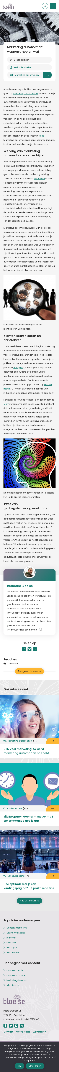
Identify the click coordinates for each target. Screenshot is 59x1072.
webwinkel (39, 178)
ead (6, 404)
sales (41, 135)
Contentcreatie (15, 970)
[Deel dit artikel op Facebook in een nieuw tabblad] (24, 649)
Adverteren (39, 1031)
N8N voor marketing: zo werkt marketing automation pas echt (26, 751)
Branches (11, 937)
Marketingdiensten (17, 980)
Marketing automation (27, 75)
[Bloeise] (53, 6)
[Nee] (55, 1056)
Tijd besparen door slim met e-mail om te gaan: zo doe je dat (28, 819)
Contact (8, 1031)
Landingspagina (19, 875)
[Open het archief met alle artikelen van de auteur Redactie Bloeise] (29, 575)
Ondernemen (17, 808)
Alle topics (12, 947)
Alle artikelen (28, 900)
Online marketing (16, 932)
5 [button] (48, 75)
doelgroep (18, 367)
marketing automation (25, 93)
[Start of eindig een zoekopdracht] (45, 6)
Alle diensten (13, 985)
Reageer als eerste (29, 671)
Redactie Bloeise (22, 67)
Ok (19, 1065)
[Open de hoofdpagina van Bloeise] (8, 6)
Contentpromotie (16, 975)
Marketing (12, 942)
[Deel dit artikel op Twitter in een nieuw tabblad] (29, 649)
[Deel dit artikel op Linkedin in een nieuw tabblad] (35, 649)
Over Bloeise (23, 1031)
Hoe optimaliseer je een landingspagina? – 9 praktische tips (28, 886)
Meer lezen (35, 1065)
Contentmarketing (17, 927)
